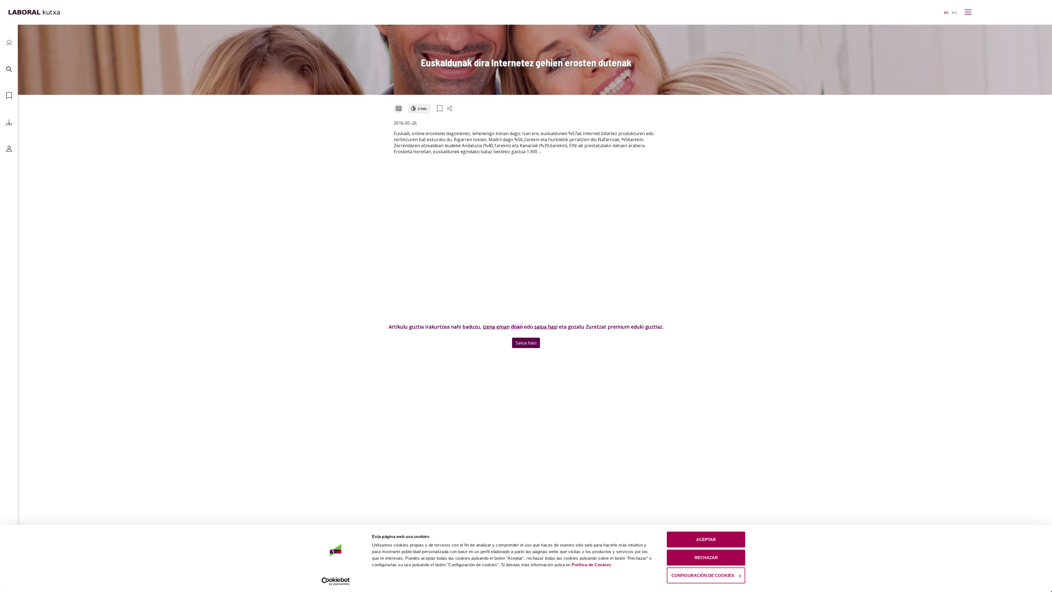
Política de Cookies (591, 564)
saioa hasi (546, 326)
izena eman (496, 326)
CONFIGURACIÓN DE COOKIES (702, 575)
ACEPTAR (706, 539)
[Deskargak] (9, 122)
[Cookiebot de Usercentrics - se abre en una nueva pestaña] (336, 581)
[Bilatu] (9, 69)
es (947, 12)
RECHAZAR (706, 557)
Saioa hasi (526, 343)
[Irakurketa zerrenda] (9, 95)
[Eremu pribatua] (9, 149)
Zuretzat (596, 326)
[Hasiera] (9, 42)
